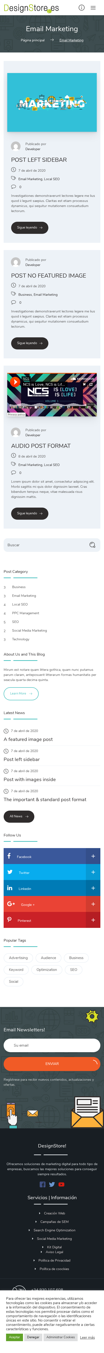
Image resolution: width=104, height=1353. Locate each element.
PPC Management (26, 613)
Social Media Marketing (30, 630)
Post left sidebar (39, 160)
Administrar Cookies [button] (60, 1337)
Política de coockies (54, 1269)
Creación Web (54, 1213)
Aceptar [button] (14, 1337)
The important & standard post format (45, 799)
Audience (48, 957)
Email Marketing (30, 179)
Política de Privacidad (54, 1260)
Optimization (47, 969)
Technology (21, 639)
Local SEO (52, 179)
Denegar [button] (33, 1337)
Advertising (18, 957)
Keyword (16, 969)
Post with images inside (30, 779)
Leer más (87, 1337)
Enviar (52, 1063)
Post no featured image (48, 276)
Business (25, 294)
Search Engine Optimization (54, 1230)
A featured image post (28, 739)
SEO (16, 622)
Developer (32, 149)
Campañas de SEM (54, 1222)
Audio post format (41, 446)
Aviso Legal (54, 1252)
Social (13, 981)
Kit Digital (54, 1247)
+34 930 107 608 (47, 1290)
